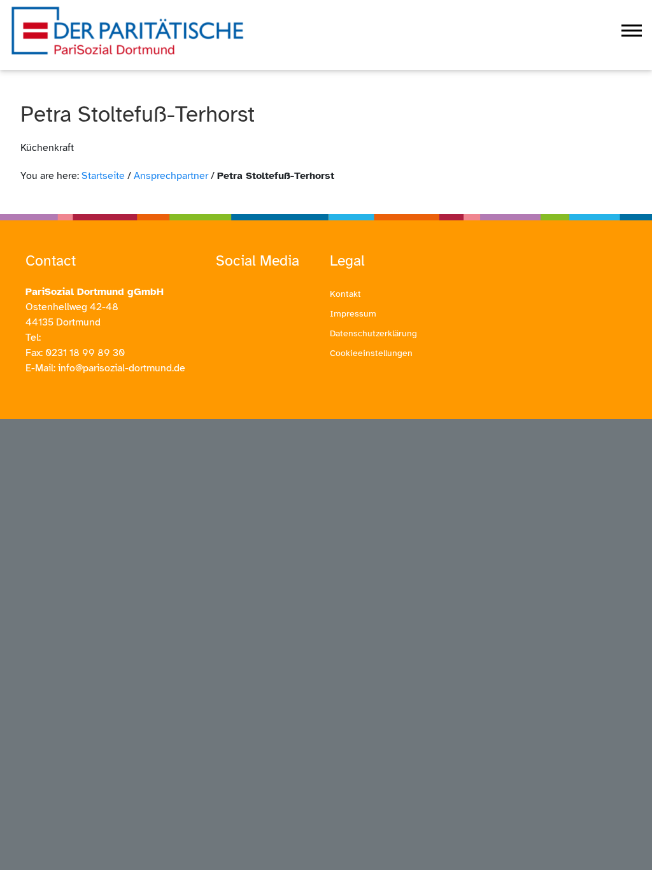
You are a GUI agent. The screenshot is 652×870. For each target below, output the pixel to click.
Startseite (103, 175)
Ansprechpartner (171, 175)
